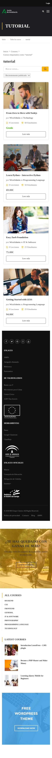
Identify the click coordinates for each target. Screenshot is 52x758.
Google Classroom (10, 435)
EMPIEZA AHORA (26, 565)
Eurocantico (8, 371)
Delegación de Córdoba (12, 479)
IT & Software (29, 242)
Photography (11, 620)
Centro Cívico (9, 394)
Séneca (6, 470)
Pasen (6, 430)
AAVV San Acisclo (10, 399)
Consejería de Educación (13, 474)
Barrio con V (8, 385)
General (9, 613)
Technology (28, 118)
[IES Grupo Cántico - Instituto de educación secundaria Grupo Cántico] (12, 12)
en (22, 118)
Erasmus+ (7, 484)
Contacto (25, 515)
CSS (6, 605)
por (7, 118)
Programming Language (34, 180)
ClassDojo (7, 439)
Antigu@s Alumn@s (11, 362)
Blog (33, 515)
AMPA (6, 357)
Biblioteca (8, 367)
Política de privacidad (12, 515)
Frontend (9, 609)
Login (48, 3)
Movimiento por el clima (13, 390)
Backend (9, 601)
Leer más (26, 134)
